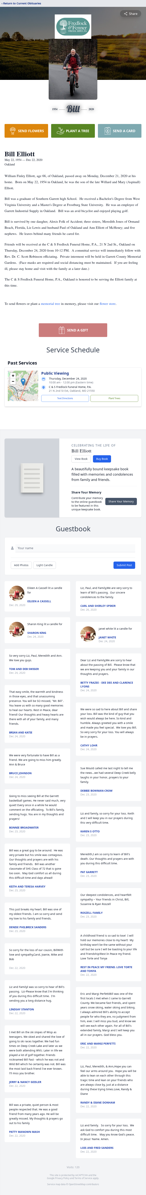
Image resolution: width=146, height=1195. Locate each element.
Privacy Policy (62, 1178)
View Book (81, 459)
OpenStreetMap (77, 1184)
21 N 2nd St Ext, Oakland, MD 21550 (72, 391)
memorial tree (50, 303)
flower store (108, 303)
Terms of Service (83, 1178)
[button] (23, 382)
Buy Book (102, 459)
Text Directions (65, 398)
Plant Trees (114, 398)
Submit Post (124, 565)
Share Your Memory (121, 501)
